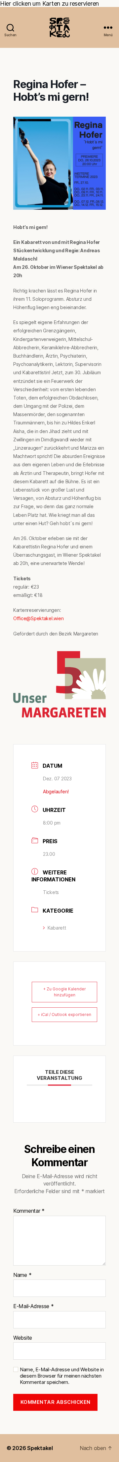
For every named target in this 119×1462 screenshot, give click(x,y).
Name (22, 1275)
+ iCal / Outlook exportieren (64, 1014)
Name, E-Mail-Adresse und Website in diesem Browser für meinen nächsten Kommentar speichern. (62, 1376)
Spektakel (40, 1448)
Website (22, 1338)
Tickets (51, 892)
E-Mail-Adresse (33, 1306)
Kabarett (57, 928)
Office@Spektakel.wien (38, 618)
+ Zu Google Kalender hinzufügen (64, 991)
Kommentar (29, 1211)
